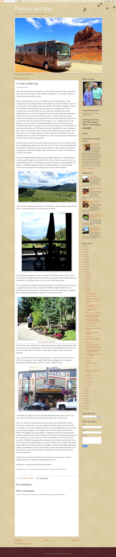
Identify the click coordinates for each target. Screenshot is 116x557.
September (88, 377)
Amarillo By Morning (90, 293)
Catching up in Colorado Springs (92, 298)
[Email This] (40, 478)
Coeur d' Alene (88, 342)
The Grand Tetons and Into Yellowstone (91, 332)
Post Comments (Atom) (26, 543)
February (88, 276)
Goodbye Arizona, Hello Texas (95, 189)
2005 (85, 246)
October (88, 380)
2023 (85, 406)
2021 (85, 401)
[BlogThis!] (42, 478)
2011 (85, 262)
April (87, 281)
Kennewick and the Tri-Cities (92, 345)
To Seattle (87, 360)
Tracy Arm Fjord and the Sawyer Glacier (92, 371)
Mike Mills (96, 144)
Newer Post (18, 540)
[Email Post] (37, 478)
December (88, 385)
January (88, 274)
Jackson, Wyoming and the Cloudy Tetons (93, 328)
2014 (85, 269)
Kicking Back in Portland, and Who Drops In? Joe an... (92, 350)
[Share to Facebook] (45, 478)
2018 (85, 393)
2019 (85, 396)
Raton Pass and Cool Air (91, 296)
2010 (85, 259)
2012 (85, 264)
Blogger (70, 553)
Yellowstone (88, 336)
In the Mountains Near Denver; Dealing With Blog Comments (95, 229)
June (87, 286)
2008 (85, 254)
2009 (85, 257)
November (88, 382)
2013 (85, 267)
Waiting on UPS (89, 358)
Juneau (87, 368)
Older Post (75, 540)
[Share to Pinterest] (47, 478)
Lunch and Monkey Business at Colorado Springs (92, 305)
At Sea (87, 365)
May (87, 284)
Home (47, 540)
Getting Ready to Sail (90, 363)
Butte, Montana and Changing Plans (92, 339)
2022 (85, 403)
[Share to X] (44, 478)
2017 (85, 391)
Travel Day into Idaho (90, 325)
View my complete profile (88, 168)
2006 (85, 249)
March (87, 279)
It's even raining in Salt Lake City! (93, 313)
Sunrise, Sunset (93, 176)
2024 (85, 408)
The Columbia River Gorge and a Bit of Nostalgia (93, 354)
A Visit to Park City (90, 323)
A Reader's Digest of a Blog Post (95, 202)
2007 (85, 251)
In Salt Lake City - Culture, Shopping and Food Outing (92, 319)
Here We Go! (88, 291)
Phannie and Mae (33, 8)
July (87, 289)
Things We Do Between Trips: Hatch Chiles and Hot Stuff (95, 216)
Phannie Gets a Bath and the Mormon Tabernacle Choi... (92, 316)
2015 (85, 272)
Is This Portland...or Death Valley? (93, 347)
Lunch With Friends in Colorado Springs (92, 301)
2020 (85, 398)
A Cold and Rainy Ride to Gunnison (91, 309)
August (87, 375)
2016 (85, 388)
